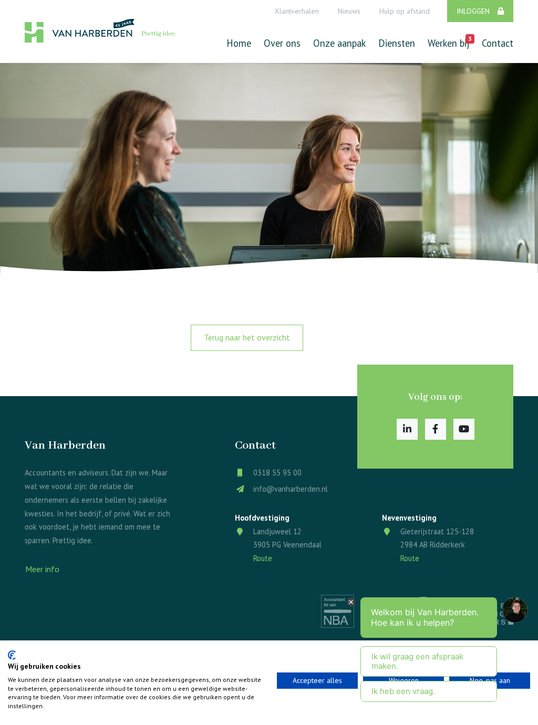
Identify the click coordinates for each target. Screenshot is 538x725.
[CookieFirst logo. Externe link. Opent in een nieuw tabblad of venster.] (12, 655)
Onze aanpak (339, 43)
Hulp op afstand (404, 11)
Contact (497, 43)
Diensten (396, 43)
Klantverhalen (297, 11)
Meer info (42, 569)
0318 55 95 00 (277, 473)
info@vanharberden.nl (290, 489)
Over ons (282, 43)
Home (238, 43)
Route (262, 558)
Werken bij (448, 42)
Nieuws (349, 11)
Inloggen (473, 11)
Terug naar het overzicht (247, 337)
